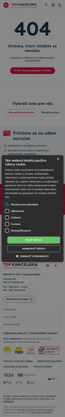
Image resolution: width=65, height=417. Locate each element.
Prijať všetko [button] (33, 239)
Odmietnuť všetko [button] (33, 248)
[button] (32, 256)
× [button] (58, 159)
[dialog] (33, 208)
